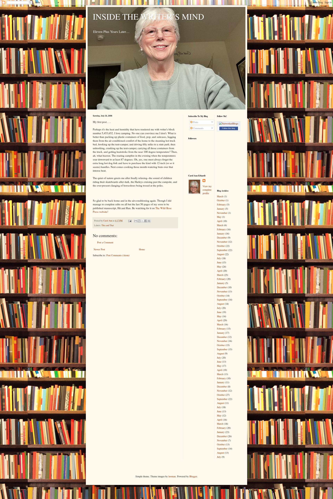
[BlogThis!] (139, 221)
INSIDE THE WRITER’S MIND (148, 16)
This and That (107, 225)
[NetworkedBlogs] (228, 123)
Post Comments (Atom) (118, 255)
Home (142, 249)
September (222, 250)
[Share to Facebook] (145, 221)
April (219, 221)
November (222, 212)
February (221, 204)
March (220, 196)
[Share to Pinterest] (149, 221)
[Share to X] (142, 221)
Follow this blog (228, 128)
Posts (195, 122)
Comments (197, 128)
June (219, 262)
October (221, 200)
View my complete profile (207, 190)
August (220, 254)
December (222, 237)
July (219, 258)
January (220, 208)
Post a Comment (105, 242)
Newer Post (99, 249)
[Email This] (136, 221)
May (219, 216)
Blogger (193, 476)
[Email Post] (129, 220)
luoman (172, 476)
